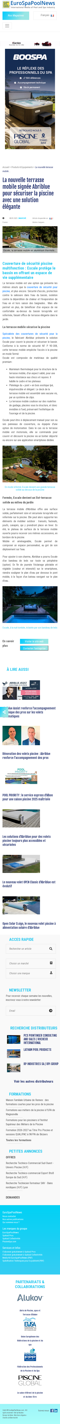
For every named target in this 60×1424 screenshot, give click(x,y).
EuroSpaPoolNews (10, 1232)
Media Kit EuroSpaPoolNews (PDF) (17, 1257)
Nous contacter (9, 1216)
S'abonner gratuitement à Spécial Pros (19, 1251)
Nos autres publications (12, 1219)
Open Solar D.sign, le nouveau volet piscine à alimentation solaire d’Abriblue (29, 925)
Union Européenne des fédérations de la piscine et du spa (30, 1340)
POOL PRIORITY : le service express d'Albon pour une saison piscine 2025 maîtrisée (27, 797)
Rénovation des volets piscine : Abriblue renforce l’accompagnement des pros (26, 756)
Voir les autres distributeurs (33, 1081)
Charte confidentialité (10, 1418)
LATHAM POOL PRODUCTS (37, 1049)
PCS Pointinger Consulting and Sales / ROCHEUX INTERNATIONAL (40, 1039)
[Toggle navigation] (7, 25)
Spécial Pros (7, 1235)
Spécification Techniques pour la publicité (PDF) (23, 1260)
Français (45, 15)
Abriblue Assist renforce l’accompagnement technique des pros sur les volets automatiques (29, 712)
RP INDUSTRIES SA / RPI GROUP (41, 1064)
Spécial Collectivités (11, 1238)
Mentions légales (20, 1415)
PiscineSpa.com (9, 1241)
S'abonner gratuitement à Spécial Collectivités (22, 1254)
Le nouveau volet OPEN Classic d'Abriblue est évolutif (29, 884)
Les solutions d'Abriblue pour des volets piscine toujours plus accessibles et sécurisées (26, 841)
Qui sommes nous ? (11, 1222)
